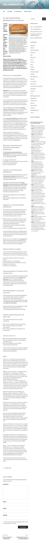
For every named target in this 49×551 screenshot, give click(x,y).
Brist (31, 55)
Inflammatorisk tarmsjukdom (36, 86)
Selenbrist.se (13, 4)
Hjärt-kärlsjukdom (34, 76)
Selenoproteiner (33, 105)
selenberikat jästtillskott (12, 118)
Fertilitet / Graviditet (34, 71)
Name (5, 501)
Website (5, 515)
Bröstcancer (33, 57)
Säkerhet (32, 103)
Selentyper (32, 107)
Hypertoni (32, 79)
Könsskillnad (33, 88)
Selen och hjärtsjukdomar (35, 29)
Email (5, 508)
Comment (6, 484)
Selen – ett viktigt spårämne (36, 26)
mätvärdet (22, 239)
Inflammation (33, 83)
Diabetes (32, 67)
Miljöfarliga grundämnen (35, 95)
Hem (4, 11)
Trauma (32, 112)
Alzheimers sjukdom (34, 50)
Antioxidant (32, 52)
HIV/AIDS (32, 74)
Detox (31, 64)
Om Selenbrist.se (18, 11)
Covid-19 (32, 62)
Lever (31, 93)
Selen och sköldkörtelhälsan (36, 37)
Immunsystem (33, 81)
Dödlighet (32, 69)
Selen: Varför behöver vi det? (36, 31)
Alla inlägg (9, 11)
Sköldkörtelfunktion (34, 110)
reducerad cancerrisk (10, 301)
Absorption (32, 45)
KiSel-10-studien (27, 11)
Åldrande (32, 47)
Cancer (31, 59)
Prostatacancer (33, 100)
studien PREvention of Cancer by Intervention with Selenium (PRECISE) (15, 184)
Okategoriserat (33, 98)
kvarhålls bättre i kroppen (9, 176)
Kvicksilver (32, 91)
